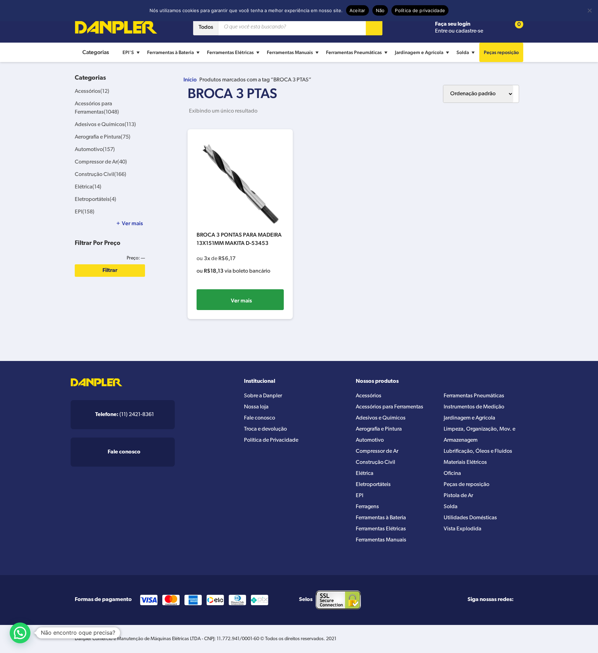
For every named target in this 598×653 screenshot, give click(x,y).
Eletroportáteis (95, 199)
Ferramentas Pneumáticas (354, 52)
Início (190, 79)
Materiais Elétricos (465, 462)
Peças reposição (501, 52)
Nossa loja (256, 407)
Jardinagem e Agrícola (419, 52)
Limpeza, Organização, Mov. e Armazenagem (479, 434)
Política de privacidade (420, 10)
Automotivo (95, 149)
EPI (84, 212)
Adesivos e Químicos (105, 124)
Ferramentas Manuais (290, 52)
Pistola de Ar (458, 495)
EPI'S (128, 52)
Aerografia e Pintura (102, 137)
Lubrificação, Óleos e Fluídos (478, 451)
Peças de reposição (466, 484)
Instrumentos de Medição (474, 407)
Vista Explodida (462, 529)
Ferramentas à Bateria (170, 52)
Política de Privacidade (271, 440)
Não (380, 10)
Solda (462, 52)
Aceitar (357, 10)
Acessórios (92, 91)
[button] (20, 633)
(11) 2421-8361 (124, 414)
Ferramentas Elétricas (230, 52)
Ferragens (367, 507)
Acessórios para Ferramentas (389, 407)
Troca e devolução (265, 429)
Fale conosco (259, 418)
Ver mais (241, 300)
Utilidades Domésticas (470, 518)
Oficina (452, 473)
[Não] (589, 10)
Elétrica (88, 187)
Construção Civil (100, 174)
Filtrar (109, 270)
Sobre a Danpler (263, 396)
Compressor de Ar (101, 162)
